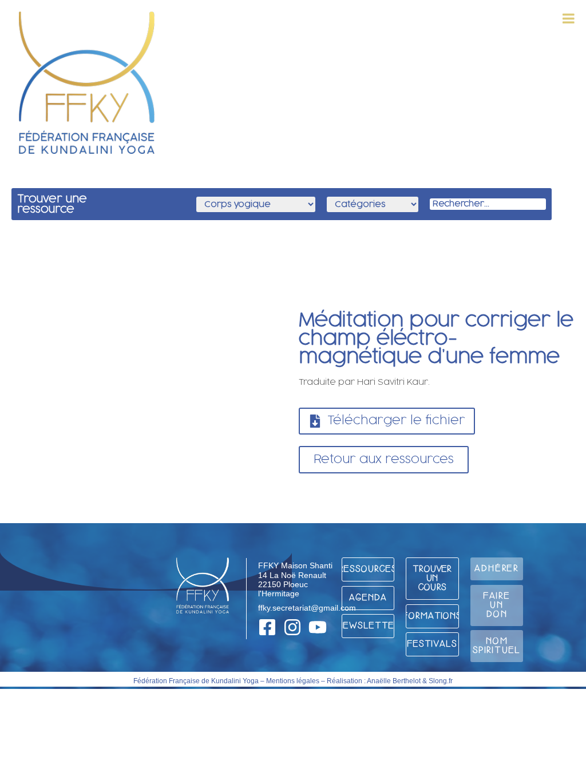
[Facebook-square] (267, 627)
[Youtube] (317, 627)
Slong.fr (441, 681)
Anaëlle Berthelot (394, 681)
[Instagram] (292, 627)
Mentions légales (292, 681)
